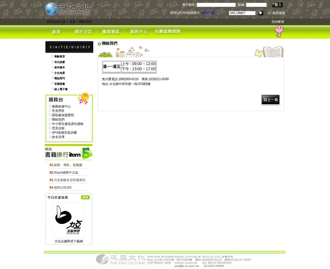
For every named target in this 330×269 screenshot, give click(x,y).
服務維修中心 (61, 106)
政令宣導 (58, 137)
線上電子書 (61, 89)
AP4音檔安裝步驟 (64, 132)
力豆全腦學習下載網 (69, 241)
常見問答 (58, 111)
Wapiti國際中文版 (64, 172)
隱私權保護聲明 (63, 115)
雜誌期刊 (59, 78)
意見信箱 (58, 128)
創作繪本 (59, 67)
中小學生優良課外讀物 (67, 124)
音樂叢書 (59, 83)
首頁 (72, 21)
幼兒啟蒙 (59, 62)
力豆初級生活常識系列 (67, 180)
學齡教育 (59, 56)
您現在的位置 (56, 21)
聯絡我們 (85, 21)
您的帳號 (278, 21)
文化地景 (59, 72)
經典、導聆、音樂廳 (66, 165)
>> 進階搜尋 (276, 13)
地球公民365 (61, 187)
